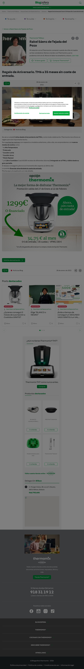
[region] (42, 108)
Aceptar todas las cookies (61, 113)
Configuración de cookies (21, 113)
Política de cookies (34, 107)
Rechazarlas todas (44, 113)
